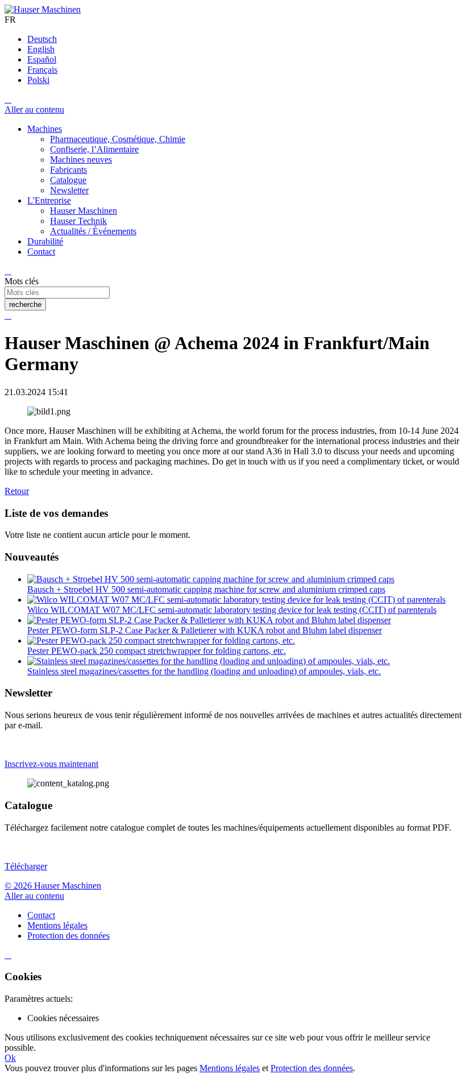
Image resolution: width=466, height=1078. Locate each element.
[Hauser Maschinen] (43, 9)
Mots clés (22, 281)
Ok (10, 1058)
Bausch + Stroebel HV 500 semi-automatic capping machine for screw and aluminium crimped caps (206, 589)
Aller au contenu (34, 109)
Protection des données (312, 1068)
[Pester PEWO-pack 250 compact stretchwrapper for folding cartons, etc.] (161, 640)
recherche (25, 304)
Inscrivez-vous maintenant (51, 764)
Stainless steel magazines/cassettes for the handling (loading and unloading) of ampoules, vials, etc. (204, 671)
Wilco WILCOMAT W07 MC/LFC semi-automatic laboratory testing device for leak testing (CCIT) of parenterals (231, 610)
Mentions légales (229, 1068)
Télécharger (26, 866)
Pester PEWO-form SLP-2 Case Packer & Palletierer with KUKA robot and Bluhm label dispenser (204, 630)
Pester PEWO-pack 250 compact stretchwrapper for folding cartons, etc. (156, 651)
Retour (17, 491)
